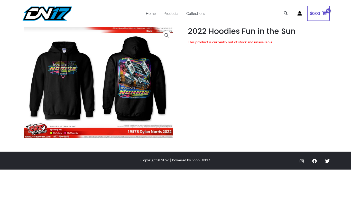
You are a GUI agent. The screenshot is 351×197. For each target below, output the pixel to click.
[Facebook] (314, 161)
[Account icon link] (299, 13)
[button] (286, 13)
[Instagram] (301, 161)
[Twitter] (327, 161)
